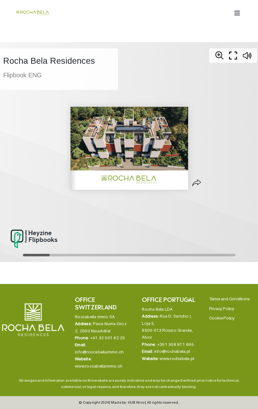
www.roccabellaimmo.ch (98, 365)
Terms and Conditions (229, 298)
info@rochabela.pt (172, 351)
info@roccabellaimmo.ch (99, 351)
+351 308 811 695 (175, 344)
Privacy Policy (221, 308)
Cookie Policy (222, 317)
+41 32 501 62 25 (107, 337)
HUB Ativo (136, 402)
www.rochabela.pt (177, 358)
